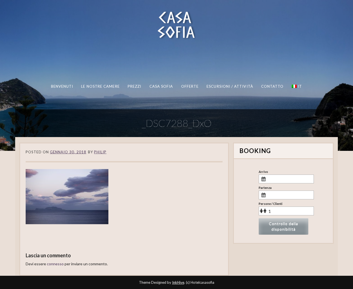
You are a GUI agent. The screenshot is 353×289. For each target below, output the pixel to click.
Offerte (190, 86)
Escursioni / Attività (230, 86)
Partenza (265, 187)
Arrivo (263, 171)
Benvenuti (62, 86)
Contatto (272, 86)
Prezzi (134, 86)
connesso (55, 263)
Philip (100, 152)
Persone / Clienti (270, 203)
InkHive (178, 282)
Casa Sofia (161, 86)
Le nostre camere (100, 86)
